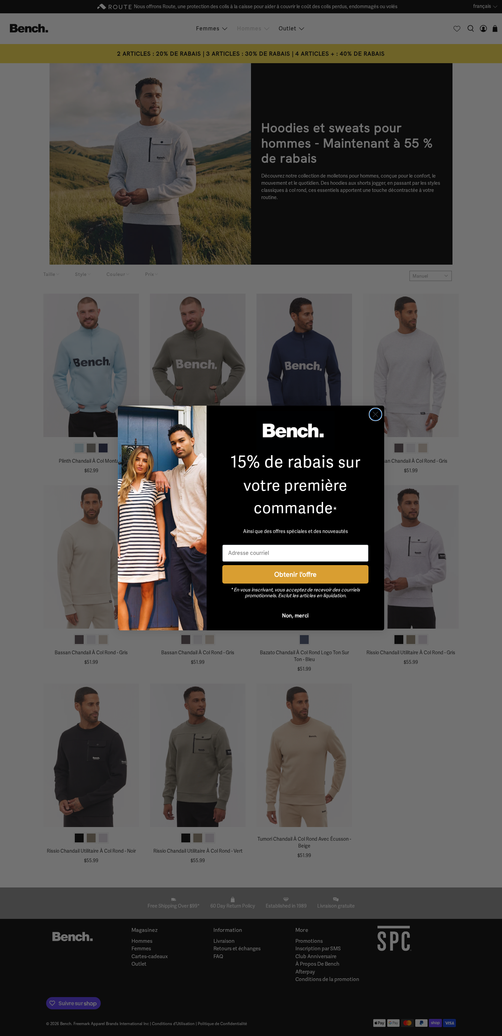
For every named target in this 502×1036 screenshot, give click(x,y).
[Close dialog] (375, 414)
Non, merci (295, 615)
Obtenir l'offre (295, 574)
